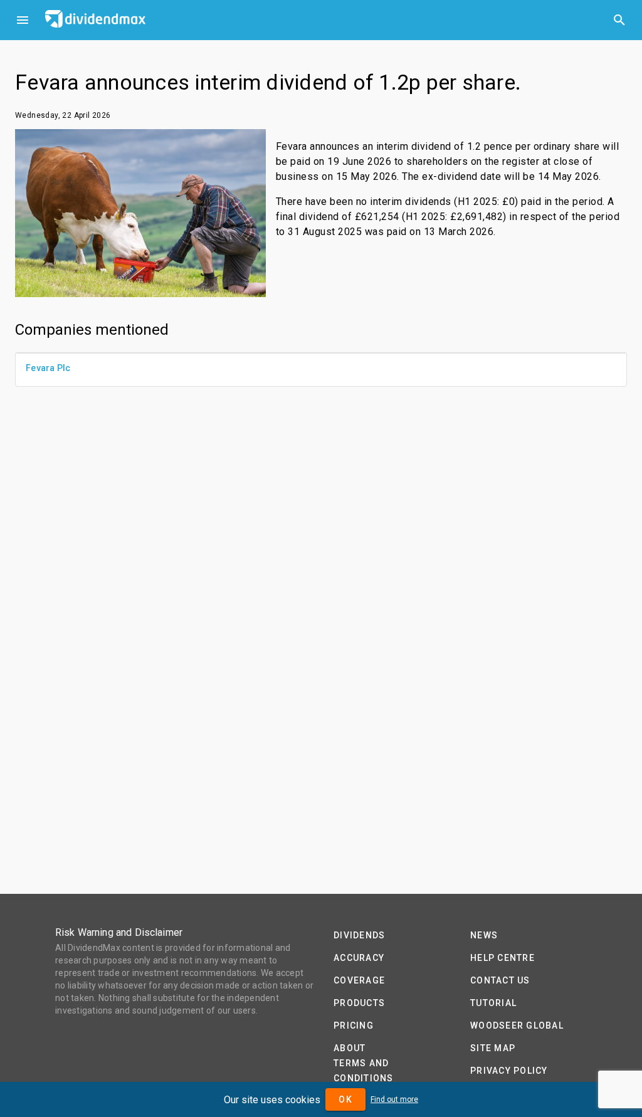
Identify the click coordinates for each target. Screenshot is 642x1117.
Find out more (394, 1099)
